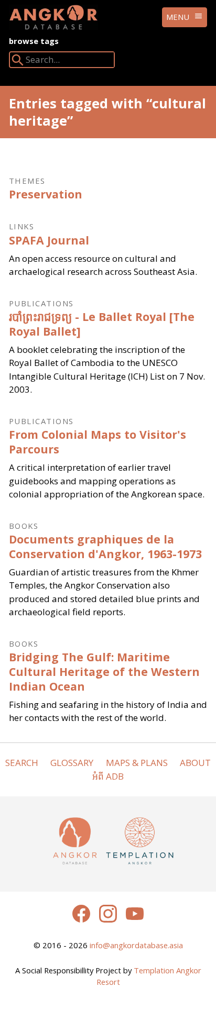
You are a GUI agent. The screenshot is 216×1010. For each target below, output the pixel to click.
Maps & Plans (137, 763)
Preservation (45, 194)
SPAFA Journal (49, 240)
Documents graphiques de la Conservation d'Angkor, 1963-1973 (105, 546)
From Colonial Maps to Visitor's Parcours (97, 442)
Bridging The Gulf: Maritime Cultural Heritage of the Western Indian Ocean (104, 671)
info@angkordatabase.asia (136, 945)
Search (21, 763)
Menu (177, 17)
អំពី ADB (108, 776)
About (195, 763)
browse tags (34, 41)
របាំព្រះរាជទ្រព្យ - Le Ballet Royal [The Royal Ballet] (102, 324)
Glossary (71, 763)
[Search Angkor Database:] (18, 62)
